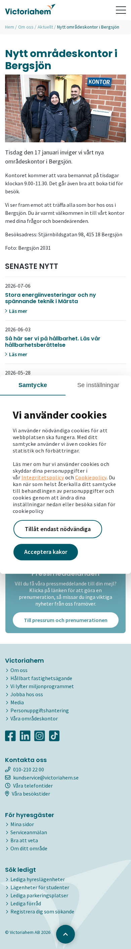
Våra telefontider (33, 785)
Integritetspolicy (42, 477)
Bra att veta (24, 840)
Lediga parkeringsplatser (39, 895)
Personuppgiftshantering (39, 710)
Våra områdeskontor (34, 718)
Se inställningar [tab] (98, 385)
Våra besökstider (31, 793)
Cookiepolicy (90, 477)
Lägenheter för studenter (39, 887)
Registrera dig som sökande (42, 911)
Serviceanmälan (28, 832)
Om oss (26, 27)
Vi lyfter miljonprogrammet (42, 686)
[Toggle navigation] (121, 10)
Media (17, 702)
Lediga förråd (25, 903)
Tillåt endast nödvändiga (58, 529)
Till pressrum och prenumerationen (65, 620)
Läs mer (17, 310)
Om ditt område (28, 848)
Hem (9, 27)
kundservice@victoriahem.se (46, 777)
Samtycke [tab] (32, 385)
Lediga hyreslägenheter (37, 879)
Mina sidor (22, 824)
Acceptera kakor (45, 552)
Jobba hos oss (26, 694)
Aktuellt (45, 27)
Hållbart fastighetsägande (41, 678)
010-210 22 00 (28, 769)
